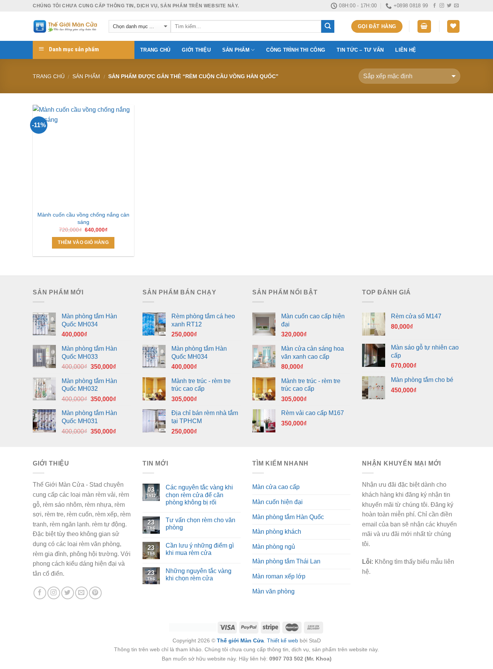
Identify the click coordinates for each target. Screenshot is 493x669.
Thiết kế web (282, 640)
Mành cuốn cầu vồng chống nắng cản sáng (83, 218)
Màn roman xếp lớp (278, 576)
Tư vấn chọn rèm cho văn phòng (200, 524)
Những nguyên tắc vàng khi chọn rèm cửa (198, 575)
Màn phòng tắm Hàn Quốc (288, 517)
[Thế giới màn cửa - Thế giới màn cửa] (65, 26)
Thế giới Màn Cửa (240, 640)
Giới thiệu (196, 50)
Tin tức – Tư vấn (360, 50)
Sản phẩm (236, 50)
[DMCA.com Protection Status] (192, 627)
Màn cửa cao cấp (276, 487)
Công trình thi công (295, 50)
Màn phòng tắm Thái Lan (286, 561)
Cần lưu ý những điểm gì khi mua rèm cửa (200, 549)
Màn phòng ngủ (273, 546)
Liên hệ (405, 50)
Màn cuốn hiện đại (277, 502)
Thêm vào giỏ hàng (83, 242)
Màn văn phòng (273, 591)
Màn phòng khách (276, 531)
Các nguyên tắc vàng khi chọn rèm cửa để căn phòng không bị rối (199, 494)
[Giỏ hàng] (424, 26)
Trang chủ (155, 50)
